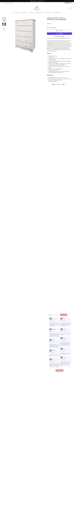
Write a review (63, 314)
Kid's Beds (16, 12)
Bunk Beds (23, 12)
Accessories (57, 12)
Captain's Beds (39, 12)
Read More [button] (53, 325)
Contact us (6, 2)
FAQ (3, 2)
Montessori (48, 12)
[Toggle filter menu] (69, 315)
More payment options (59, 36)
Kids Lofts (31, 12)
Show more (59, 370)
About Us (11, 2)
